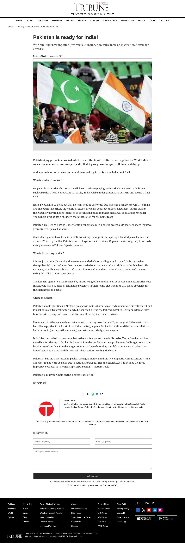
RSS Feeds (76, 513)
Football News (104, 508)
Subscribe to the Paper (81, 517)
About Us (75, 504)
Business (57, 20)
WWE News (103, 526)
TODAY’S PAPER (79, 14)
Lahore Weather (46, 522)
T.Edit (25, 508)
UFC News (102, 513)
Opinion (94, 20)
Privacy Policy (123, 508)
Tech (152, 20)
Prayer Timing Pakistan (50, 504)
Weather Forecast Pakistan (51, 513)
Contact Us (76, 522)
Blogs (141, 20)
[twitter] (88, 394)
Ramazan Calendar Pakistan (52, 508)
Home (19, 20)
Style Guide (122, 504)
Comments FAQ (110, 485)
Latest (30, 20)
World (70, 20)
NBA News (102, 517)
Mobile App (121, 522)
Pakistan (43, 20)
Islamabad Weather (48, 526)
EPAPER (111, 14)
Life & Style (110, 20)
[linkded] (97, 394)
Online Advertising (79, 508)
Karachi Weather (47, 517)
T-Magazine (127, 20)
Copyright (121, 513)
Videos (26, 522)
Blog (25, 517)
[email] (102, 394)
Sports (82, 20)
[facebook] (83, 394)
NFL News (102, 522)
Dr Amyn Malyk (39, 56)
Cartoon (164, 20)
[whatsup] (93, 394)
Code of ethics (123, 517)
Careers (74, 526)
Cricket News (103, 504)
